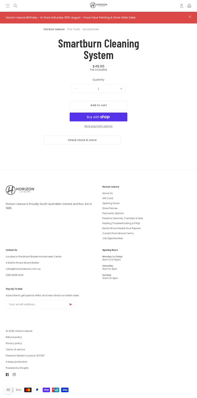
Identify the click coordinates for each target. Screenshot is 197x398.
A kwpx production (16, 361)
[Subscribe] (70, 304)
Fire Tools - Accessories (83, 29)
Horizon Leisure (54, 29)
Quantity (98, 80)
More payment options (98, 126)
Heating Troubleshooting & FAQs (121, 223)
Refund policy (14, 337)
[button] (9, 6)
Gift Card (107, 198)
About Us (107, 193)
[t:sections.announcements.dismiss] (190, 17)
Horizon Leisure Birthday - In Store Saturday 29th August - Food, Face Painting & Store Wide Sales (71, 17)
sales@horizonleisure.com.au (23, 268)
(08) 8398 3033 (14, 275)
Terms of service (15, 349)
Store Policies (110, 208)
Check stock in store (82, 140)
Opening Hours (111, 203)
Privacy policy (14, 343)
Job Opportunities (112, 238)
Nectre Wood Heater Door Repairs (121, 228)
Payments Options (113, 213)
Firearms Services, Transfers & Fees (122, 218)
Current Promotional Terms (118, 233)
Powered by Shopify (17, 368)
